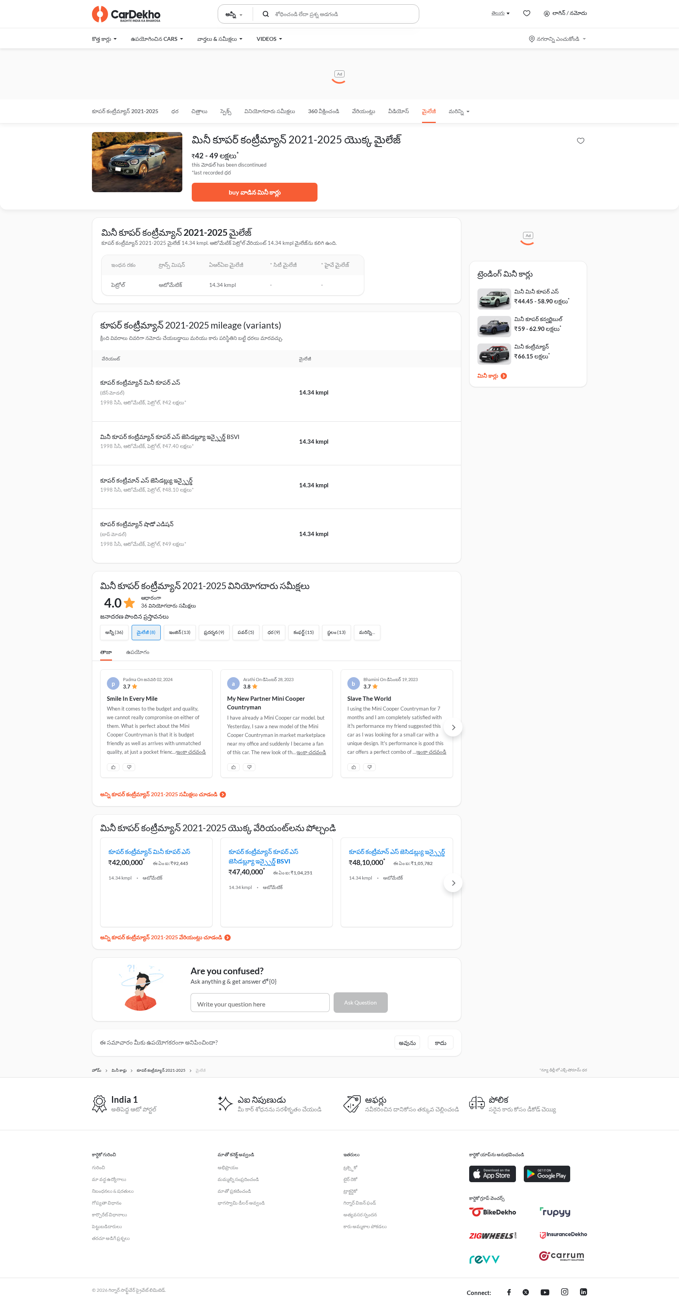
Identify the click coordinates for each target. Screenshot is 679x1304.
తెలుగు (498, 13)
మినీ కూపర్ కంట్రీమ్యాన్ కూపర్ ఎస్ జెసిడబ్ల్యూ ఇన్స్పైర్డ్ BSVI (170, 436)
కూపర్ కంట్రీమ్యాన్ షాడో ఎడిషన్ (137, 523)
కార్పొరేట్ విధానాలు (109, 1215)
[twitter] (526, 1293)
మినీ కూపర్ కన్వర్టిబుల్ (538, 319)
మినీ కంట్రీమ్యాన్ (531, 346)
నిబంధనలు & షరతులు (113, 1191)
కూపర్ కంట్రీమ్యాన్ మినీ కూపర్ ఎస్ (140, 382)
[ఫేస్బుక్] (509, 1293)
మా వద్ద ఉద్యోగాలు (109, 1179)
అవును (407, 1042)
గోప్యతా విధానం (106, 1203)
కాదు (440, 1042)
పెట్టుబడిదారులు (107, 1226)
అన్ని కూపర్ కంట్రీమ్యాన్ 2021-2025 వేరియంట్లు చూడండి (161, 937)
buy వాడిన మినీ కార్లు (255, 192)
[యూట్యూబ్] (545, 1293)
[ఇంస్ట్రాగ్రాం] (564, 1293)
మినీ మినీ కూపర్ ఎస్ (536, 291)
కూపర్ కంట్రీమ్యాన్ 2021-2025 (125, 111)
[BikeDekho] (492, 1212)
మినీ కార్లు (487, 375)
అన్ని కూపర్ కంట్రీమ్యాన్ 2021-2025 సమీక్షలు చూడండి (158, 794)
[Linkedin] (583, 1293)
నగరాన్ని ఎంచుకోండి (558, 38)
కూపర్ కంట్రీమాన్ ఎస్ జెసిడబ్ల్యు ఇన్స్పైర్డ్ (146, 480)
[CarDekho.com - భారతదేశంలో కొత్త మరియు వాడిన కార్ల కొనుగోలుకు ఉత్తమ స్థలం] (126, 14)
